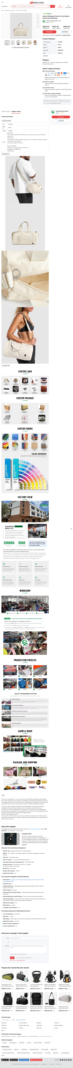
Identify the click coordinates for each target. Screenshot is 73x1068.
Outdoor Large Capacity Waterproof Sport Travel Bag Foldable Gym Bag (22, 986)
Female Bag (24, 1049)
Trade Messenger (24, 1060)
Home (2, 10)
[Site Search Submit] (52, 6)
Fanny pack (4, 1022)
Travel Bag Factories (34, 1049)
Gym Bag (25, 10)
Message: (7, 946)
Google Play (13, 1060)
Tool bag (21, 1028)
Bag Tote (16, 1049)
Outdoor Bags (35, 879)
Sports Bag (18, 10)
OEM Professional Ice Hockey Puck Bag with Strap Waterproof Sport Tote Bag (50, 1008)
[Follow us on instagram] (64, 1060)
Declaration (51, 1064)
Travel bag (56, 1022)
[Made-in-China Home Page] (36, 2)
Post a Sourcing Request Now (17, 960)
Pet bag (55, 1028)
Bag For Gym (54, 1049)
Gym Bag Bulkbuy (65, 1053)
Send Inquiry (49, 32)
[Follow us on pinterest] (69, 1060)
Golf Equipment (13, 1042)
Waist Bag (21, 1042)
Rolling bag (3, 1025)
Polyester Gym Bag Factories (23, 1053)
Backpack (38, 1022)
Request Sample (66, 35)
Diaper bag (38, 1028)
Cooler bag (3, 1028)
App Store (5, 1060)
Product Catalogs (22, 1020)
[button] (2, 2)
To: (8, 942)
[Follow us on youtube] (66, 1060)
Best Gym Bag (45, 1049)
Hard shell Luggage (58, 1025)
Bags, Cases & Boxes (10, 10)
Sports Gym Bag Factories (8, 1053)
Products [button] (14, 6)
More (2, 1055)
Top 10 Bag (47, 1053)
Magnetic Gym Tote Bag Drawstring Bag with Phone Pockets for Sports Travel (65, 986)
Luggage (13, 879)
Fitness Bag (47, 1042)
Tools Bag (41, 879)
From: (8, 938)
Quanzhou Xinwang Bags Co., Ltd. (53, 20)
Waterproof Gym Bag (37, 1053)
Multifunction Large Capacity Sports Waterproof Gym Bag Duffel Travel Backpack (36, 1008)
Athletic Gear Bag (38, 1042)
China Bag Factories (7, 1049)
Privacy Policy (58, 1064)
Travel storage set (23, 1022)
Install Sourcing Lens (37, 1060)
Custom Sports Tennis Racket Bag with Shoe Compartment (63, 1008)
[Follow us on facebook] (60, 1060)
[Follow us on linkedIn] (71, 1060)
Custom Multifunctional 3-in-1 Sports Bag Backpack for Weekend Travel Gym (22, 1008)
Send (12, 957)
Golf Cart (5, 1042)
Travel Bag (5, 881)
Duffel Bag (10, 881)
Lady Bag (29, 879)
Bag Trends (55, 1053)
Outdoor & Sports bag (24, 1025)
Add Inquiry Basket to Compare (21, 47)
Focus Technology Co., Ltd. (26, 1064)
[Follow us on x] (62, 1060)
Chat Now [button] (65, 32)
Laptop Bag (39, 1025)
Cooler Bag (18, 879)
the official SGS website (35, 829)
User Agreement (44, 1064)
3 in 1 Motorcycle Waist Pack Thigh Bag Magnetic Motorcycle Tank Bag (36, 986)
